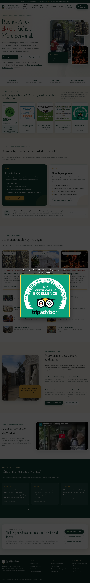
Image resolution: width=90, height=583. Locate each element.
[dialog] (45, 291)
